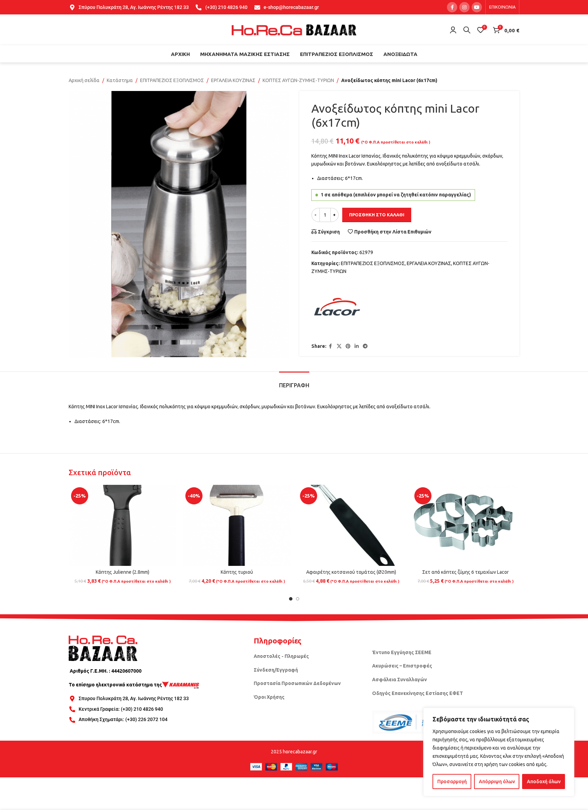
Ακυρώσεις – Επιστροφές (402, 666)
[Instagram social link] (464, 7)
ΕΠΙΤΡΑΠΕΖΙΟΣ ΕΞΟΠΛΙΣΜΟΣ (172, 80)
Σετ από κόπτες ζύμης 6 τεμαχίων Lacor (465, 572)
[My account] (453, 30)
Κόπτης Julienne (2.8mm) (122, 572)
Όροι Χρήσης (269, 697)
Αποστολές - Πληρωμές (281, 656)
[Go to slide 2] (297, 599)
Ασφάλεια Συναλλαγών (399, 679)
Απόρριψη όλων (497, 781)
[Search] (467, 30)
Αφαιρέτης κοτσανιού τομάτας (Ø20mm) (351, 572)
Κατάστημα (120, 80)
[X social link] (339, 346)
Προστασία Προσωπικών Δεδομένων (297, 683)
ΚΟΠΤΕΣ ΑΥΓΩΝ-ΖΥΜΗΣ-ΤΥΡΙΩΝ (298, 80)
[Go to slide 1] (290, 599)
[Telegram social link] (365, 346)
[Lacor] (337, 309)
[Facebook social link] (452, 7)
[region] (498, 752)
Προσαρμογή (452, 781)
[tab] (294, 382)
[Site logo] (294, 29)
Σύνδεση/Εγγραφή (276, 670)
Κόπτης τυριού (237, 572)
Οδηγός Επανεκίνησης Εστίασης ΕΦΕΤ (417, 693)
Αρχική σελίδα (84, 80)
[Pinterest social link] (348, 346)
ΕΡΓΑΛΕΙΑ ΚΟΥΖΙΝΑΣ (233, 80)
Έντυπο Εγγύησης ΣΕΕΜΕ (401, 652)
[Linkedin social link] (357, 346)
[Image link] (103, 648)
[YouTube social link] (477, 7)
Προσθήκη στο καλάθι (376, 214)
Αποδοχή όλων (544, 781)
